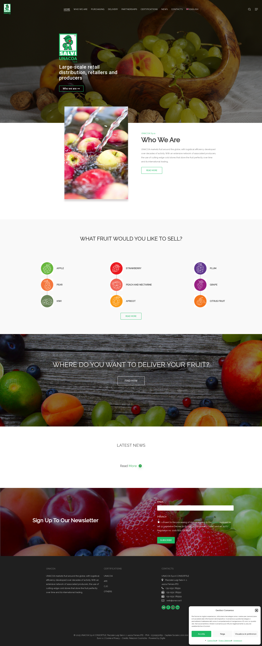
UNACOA (108, 576)
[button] (256, 610)
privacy (216, 522)
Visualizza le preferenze (245, 634)
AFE (106, 581)
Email (161, 502)
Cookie (108, 638)
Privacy (163, 516)
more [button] (133, 466)
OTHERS (108, 591)
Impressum (237, 640)
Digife (162, 638)
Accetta (201, 634)
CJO (106, 586)
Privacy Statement (225, 640)
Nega (222, 634)
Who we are (70, 88)
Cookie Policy (212, 640)
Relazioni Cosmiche (138, 638)
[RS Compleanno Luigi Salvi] (52, 285)
